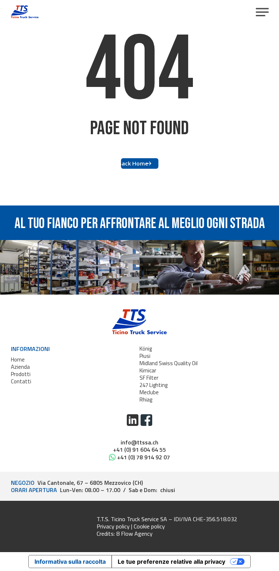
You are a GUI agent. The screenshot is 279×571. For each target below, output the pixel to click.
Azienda (20, 367)
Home (18, 359)
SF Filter (149, 378)
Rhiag (146, 399)
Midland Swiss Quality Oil (169, 363)
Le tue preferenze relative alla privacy (171, 561)
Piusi (145, 356)
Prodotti (21, 374)
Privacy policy (113, 526)
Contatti (21, 381)
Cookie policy (149, 526)
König (146, 348)
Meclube (149, 392)
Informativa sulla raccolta (70, 561)
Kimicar (148, 370)
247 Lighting (153, 385)
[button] (262, 12)
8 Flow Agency (134, 533)
